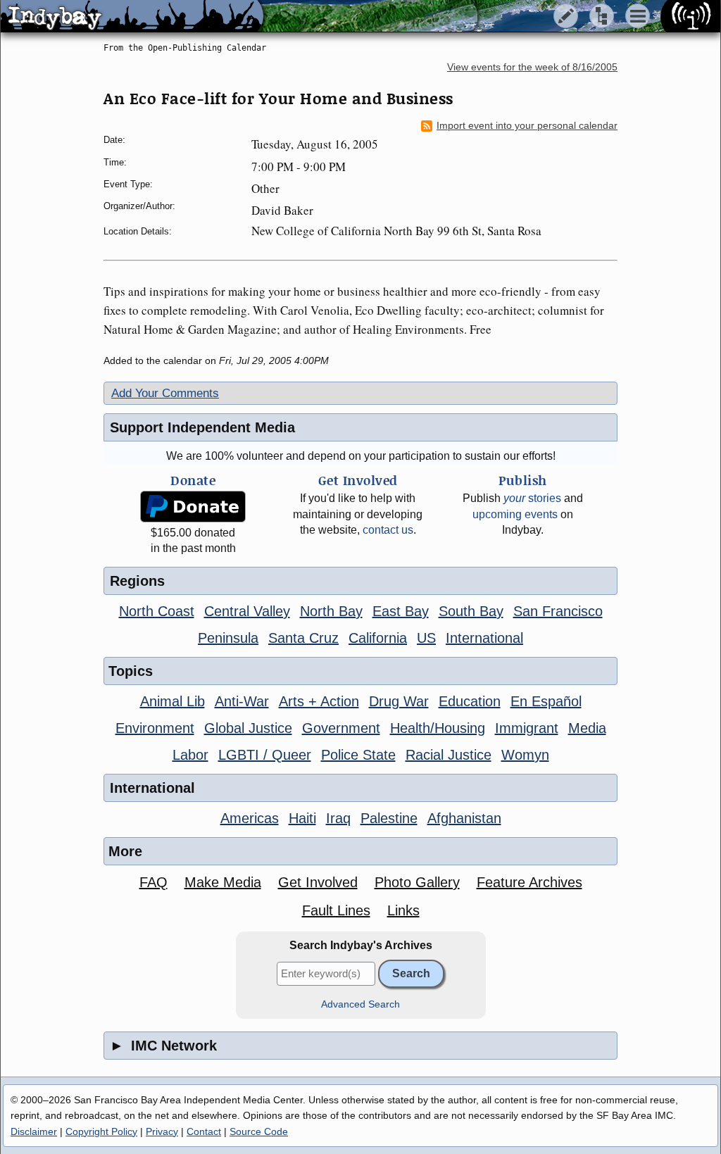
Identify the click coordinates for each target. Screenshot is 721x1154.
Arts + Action (319, 701)
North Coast (156, 611)
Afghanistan (464, 818)
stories (532, 498)
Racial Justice (448, 755)
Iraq (338, 818)
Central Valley (247, 611)
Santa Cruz (303, 638)
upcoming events (515, 514)
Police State (358, 755)
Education (470, 701)
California (378, 638)
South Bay (471, 611)
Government (341, 728)
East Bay (400, 611)
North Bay (331, 611)
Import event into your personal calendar (527, 125)
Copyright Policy (101, 1131)
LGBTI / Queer (264, 755)
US (426, 638)
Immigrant (526, 728)
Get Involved (318, 882)
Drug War (399, 701)
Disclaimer (34, 1131)
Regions (137, 581)
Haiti (302, 818)
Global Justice (248, 728)
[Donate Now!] (193, 506)
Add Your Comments (165, 393)
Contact (204, 1131)
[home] (132, 17)
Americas (249, 818)
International (484, 638)
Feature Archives (529, 882)
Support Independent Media (202, 427)
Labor (190, 755)
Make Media (222, 882)
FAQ (153, 882)
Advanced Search (360, 1004)
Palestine (389, 818)
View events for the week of (532, 67)
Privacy (162, 1131)
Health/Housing (437, 728)
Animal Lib (172, 701)
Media (587, 728)
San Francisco (558, 611)
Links (403, 910)
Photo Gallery (417, 882)
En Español (546, 701)
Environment (154, 728)
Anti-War (242, 701)
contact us (388, 530)
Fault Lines (336, 910)
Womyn (525, 755)
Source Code (259, 1131)
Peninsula (228, 638)
